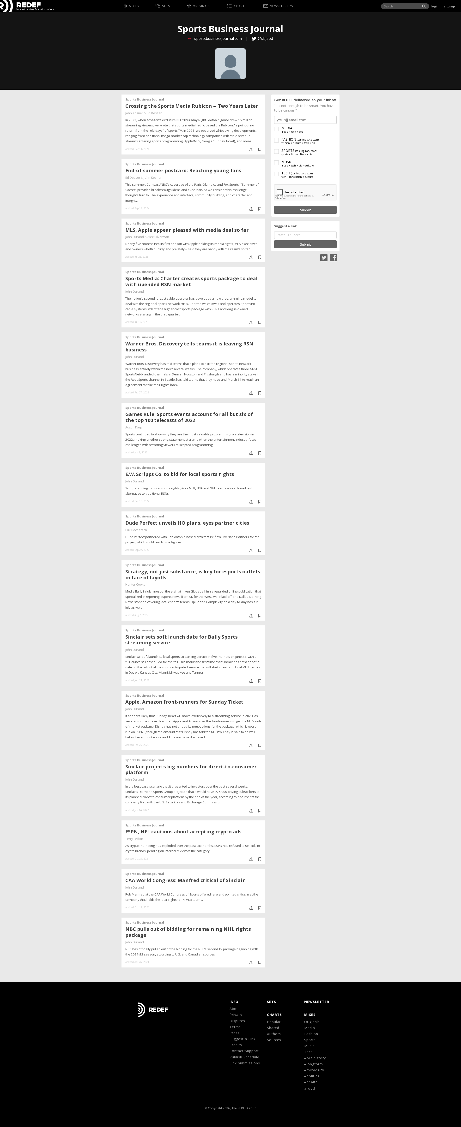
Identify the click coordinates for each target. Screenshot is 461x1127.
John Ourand (134, 237)
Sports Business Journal (144, 99)
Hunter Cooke (135, 584)
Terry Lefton (134, 838)
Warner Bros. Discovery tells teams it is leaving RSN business (189, 346)
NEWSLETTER (316, 1001)
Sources (274, 1040)
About (235, 1008)
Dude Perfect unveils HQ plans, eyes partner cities (187, 523)
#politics (311, 1076)
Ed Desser (154, 113)
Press (234, 1033)
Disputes (237, 1021)
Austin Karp (133, 427)
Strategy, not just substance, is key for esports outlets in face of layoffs (192, 574)
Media (309, 1028)
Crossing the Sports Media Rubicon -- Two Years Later (191, 106)
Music (309, 1046)
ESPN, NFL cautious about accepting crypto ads (183, 831)
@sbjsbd (265, 38)
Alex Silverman (158, 237)
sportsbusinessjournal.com (218, 38)
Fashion (311, 1034)
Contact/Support (244, 1051)
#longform (313, 1064)
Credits (236, 1045)
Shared (273, 1028)
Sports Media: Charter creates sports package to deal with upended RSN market (191, 281)
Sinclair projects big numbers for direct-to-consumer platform (191, 769)
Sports (310, 1040)
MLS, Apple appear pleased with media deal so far (187, 230)
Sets (271, 1001)
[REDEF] (20, 6)
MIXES (309, 1014)
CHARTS (274, 1014)
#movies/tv (314, 1070)
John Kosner (134, 113)
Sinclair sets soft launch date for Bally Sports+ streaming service (183, 640)
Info (234, 1001)
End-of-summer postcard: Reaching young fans (183, 170)
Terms (235, 1027)
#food (309, 1088)
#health (311, 1082)
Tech (308, 1052)
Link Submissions (245, 1063)
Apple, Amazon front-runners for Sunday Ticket (184, 702)
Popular (274, 1022)
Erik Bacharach (136, 530)
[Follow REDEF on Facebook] (333, 257)
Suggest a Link (242, 1039)
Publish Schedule (244, 1057)
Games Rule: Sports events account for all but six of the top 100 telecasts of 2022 (189, 417)
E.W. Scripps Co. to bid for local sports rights (179, 474)
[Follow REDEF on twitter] (324, 257)
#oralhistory (315, 1058)
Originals (312, 1022)
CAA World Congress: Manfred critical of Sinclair (185, 880)
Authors (274, 1034)
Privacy (236, 1014)
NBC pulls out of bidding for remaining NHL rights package (188, 932)
